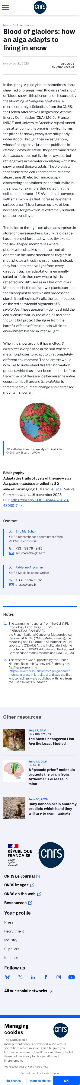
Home (7, 25)
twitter (20, 977)
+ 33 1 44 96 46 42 (29, 580)
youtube (71, 977)
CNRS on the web (20, 894)
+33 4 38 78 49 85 (29, 548)
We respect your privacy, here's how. (26, 1066)
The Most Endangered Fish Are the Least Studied (40, 740)
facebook (46, 977)
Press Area (25, 25)
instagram (58, 977)
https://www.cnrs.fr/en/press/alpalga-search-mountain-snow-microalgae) (40, 673)
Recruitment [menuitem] (14, 931)
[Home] (40, 7)
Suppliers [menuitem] (11, 949)
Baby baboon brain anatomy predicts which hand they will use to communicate (40, 808)
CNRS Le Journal (19, 876)
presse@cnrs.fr (26, 585)
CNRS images (16, 885)
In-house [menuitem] (11, 958)
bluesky (7, 977)
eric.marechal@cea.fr (30, 553)
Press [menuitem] (8, 922)
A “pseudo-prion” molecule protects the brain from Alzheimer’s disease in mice (40, 774)
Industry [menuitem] (10, 940)
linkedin (33, 977)
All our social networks (21, 991)
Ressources (15, 903)
